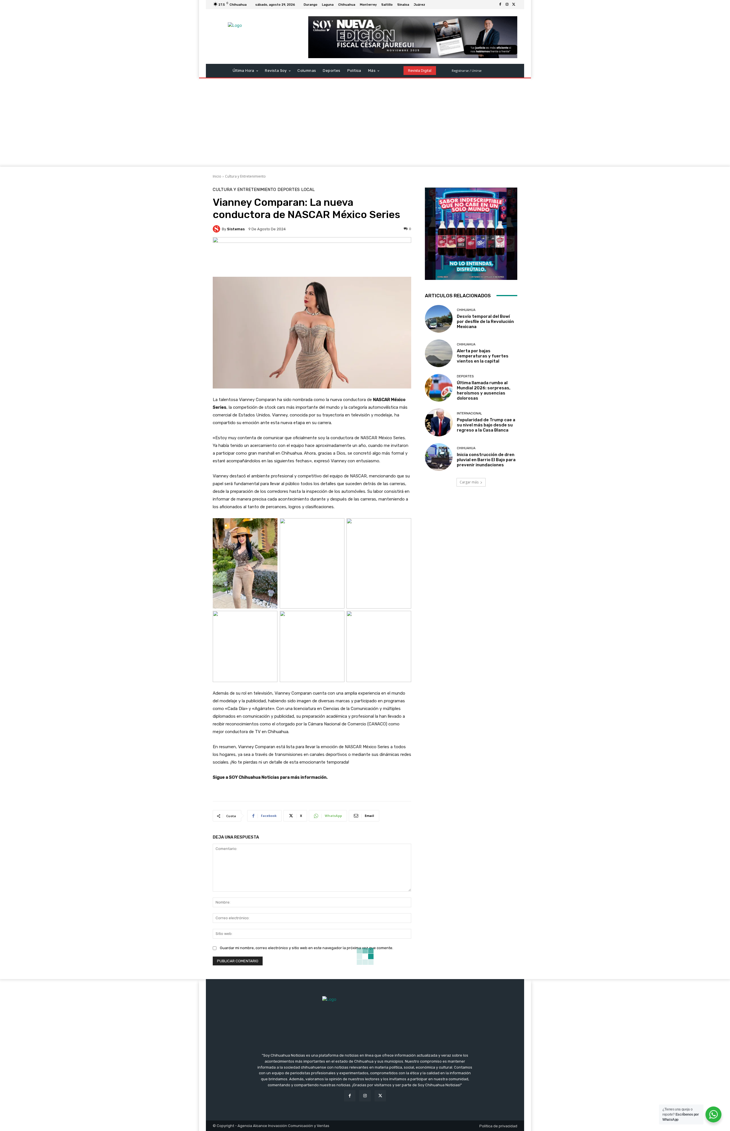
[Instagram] (507, 4)
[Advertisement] (365, 124)
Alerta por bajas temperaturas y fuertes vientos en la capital (482, 356)
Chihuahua (466, 310)
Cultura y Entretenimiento (245, 176)
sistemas (236, 229)
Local (308, 190)
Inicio (217, 176)
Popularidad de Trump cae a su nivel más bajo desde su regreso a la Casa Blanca (486, 425)
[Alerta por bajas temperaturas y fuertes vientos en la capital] (439, 353)
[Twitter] (513, 4)
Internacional (469, 413)
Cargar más (469, 482)
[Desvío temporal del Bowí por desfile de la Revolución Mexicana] (439, 319)
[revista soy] (312, 257)
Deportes (288, 190)
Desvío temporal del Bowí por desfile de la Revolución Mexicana (485, 321)
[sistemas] (217, 229)
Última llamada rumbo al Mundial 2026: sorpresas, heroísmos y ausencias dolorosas (483, 390)
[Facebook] (500, 4)
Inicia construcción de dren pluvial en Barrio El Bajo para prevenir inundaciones (486, 459)
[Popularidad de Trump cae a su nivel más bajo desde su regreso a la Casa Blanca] (439, 422)
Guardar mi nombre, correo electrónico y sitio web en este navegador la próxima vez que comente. (306, 948)
